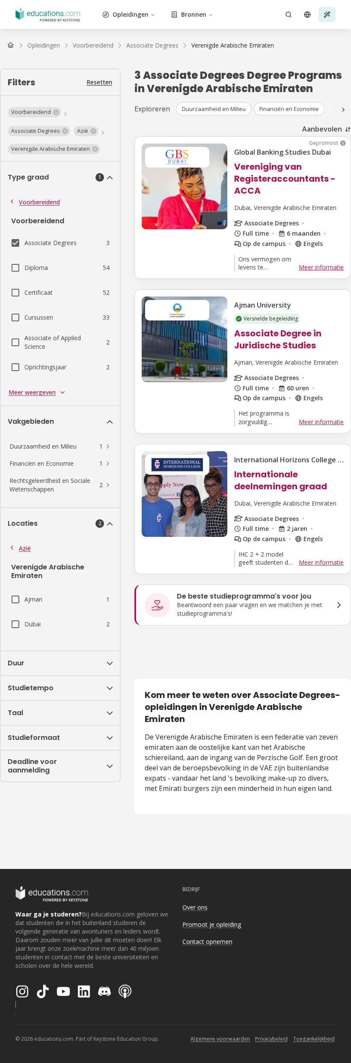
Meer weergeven (32, 392)
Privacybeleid (271, 1038)
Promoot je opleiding (211, 924)
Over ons (195, 907)
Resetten (99, 82)
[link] (232, 45)
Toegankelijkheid (314, 1038)
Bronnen (193, 14)
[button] (34, 112)
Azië (25, 548)
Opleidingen (131, 14)
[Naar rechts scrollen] (343, 109)
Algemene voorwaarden (220, 1038)
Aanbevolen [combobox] (322, 129)
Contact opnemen (207, 941)
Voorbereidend (39, 202)
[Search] (288, 14)
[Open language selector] (307, 14)
